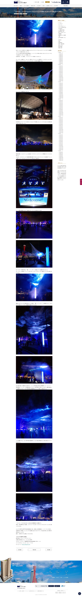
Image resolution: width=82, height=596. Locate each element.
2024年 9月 (61, 93)
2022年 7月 (61, 125)
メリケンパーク (25, 13)
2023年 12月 (61, 114)
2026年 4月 (61, 57)
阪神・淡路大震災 (61, 43)
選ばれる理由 (38, 563)
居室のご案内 (57, 563)
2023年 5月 (61, 105)
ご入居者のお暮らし (62, 29)
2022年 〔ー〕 (61, 116)
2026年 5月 (61, 59)
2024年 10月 (61, 95)
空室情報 (53, 577)
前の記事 (19, 549)
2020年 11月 (61, 158)
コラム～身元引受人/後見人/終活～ (62, 28)
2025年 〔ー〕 (61, 64)
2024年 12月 (61, 97)
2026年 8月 (61, 63)
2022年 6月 (61, 124)
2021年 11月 (61, 148)
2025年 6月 (61, 72)
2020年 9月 (61, 156)
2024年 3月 (61, 85)
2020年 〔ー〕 (61, 150)
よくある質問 (66, 577)
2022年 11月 (61, 130)
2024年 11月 (61, 96)
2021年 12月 (61, 149)
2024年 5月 (61, 88)
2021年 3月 (61, 137)
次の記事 (48, 549)
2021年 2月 (61, 136)
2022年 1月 (61, 117)
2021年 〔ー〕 (61, 133)
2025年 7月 (61, 73)
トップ (15, 8)
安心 (37, 567)
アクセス (57, 574)
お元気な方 (58, 565)
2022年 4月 (61, 121)
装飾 (59, 41)
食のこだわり (61, 45)
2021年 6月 (61, 141)
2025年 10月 (61, 77)
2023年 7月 (61, 108)
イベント (60, 22)
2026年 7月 (61, 61)
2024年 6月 (61, 89)
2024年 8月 (61, 92)
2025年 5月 (61, 71)
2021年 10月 (61, 146)
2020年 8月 (61, 154)
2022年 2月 (61, 119)
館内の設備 (60, 46)
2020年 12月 (61, 160)
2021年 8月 (61, 144)
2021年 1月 (61, 134)
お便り (18, 8)
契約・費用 (66, 571)
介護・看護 (66, 564)
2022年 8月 (61, 126)
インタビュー (61, 23)
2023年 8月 (61, 109)
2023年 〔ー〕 (61, 98)
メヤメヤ (21, 13)
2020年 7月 (61, 153)
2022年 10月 (61, 129)
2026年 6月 (61, 60)
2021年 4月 (61, 138)
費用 (66, 574)
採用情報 (58, 590)
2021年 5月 (61, 140)
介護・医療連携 (66, 563)
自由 (37, 564)
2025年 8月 (61, 75)
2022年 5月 (61, 122)
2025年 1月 (61, 65)
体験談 (44, 563)
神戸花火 (60, 39)
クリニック (60, 24)
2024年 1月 (61, 83)
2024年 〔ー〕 (61, 81)
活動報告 (60, 33)
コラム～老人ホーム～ (62, 26)
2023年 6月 (61, 107)
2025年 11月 (61, 79)
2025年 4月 (61, 69)
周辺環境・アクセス (58, 571)
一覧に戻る (34, 549)
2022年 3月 (61, 120)
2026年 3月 (61, 56)
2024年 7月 (61, 91)
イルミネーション (16, 13)
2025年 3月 (61, 68)
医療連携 (65, 566)
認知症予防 (60, 42)
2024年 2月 (61, 84)
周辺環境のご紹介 (61, 31)
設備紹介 (49, 566)
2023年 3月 (61, 103)
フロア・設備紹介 (49, 563)
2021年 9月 (61, 145)
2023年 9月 (61, 110)
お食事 (50, 571)
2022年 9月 (61, 128)
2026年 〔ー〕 (61, 52)
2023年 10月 (61, 112)
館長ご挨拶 (60, 47)
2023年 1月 (61, 100)
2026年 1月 (61, 53)
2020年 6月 (61, 152)
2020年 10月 (61, 157)
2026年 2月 (61, 55)
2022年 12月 (61, 132)
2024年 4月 (61, 87)
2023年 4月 (61, 104)
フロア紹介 (50, 564)
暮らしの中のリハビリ (62, 32)
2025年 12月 (61, 80)
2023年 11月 (61, 113)
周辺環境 (57, 572)
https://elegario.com (26, 544)
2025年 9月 (61, 76)
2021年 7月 (61, 142)
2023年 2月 (61, 101)
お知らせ (57, 577)
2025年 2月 (61, 67)
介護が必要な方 (58, 568)
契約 (66, 572)
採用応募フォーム (63, 590)
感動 (37, 566)
